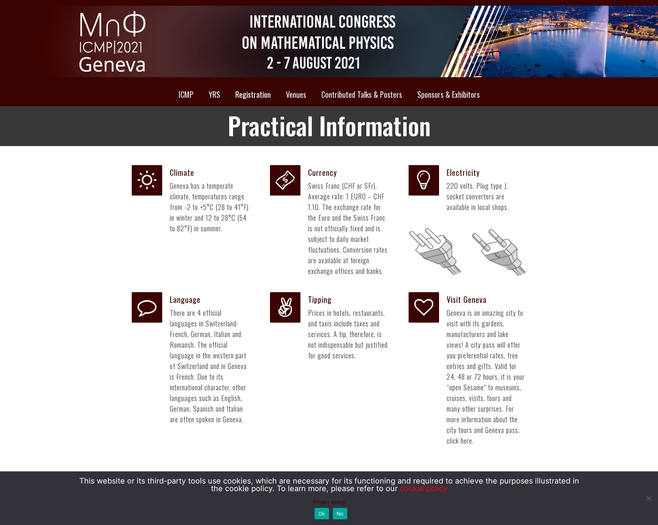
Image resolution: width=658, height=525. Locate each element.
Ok (321, 514)
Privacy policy (329, 502)
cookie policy (423, 488)
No (340, 514)
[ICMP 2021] (329, 41)
